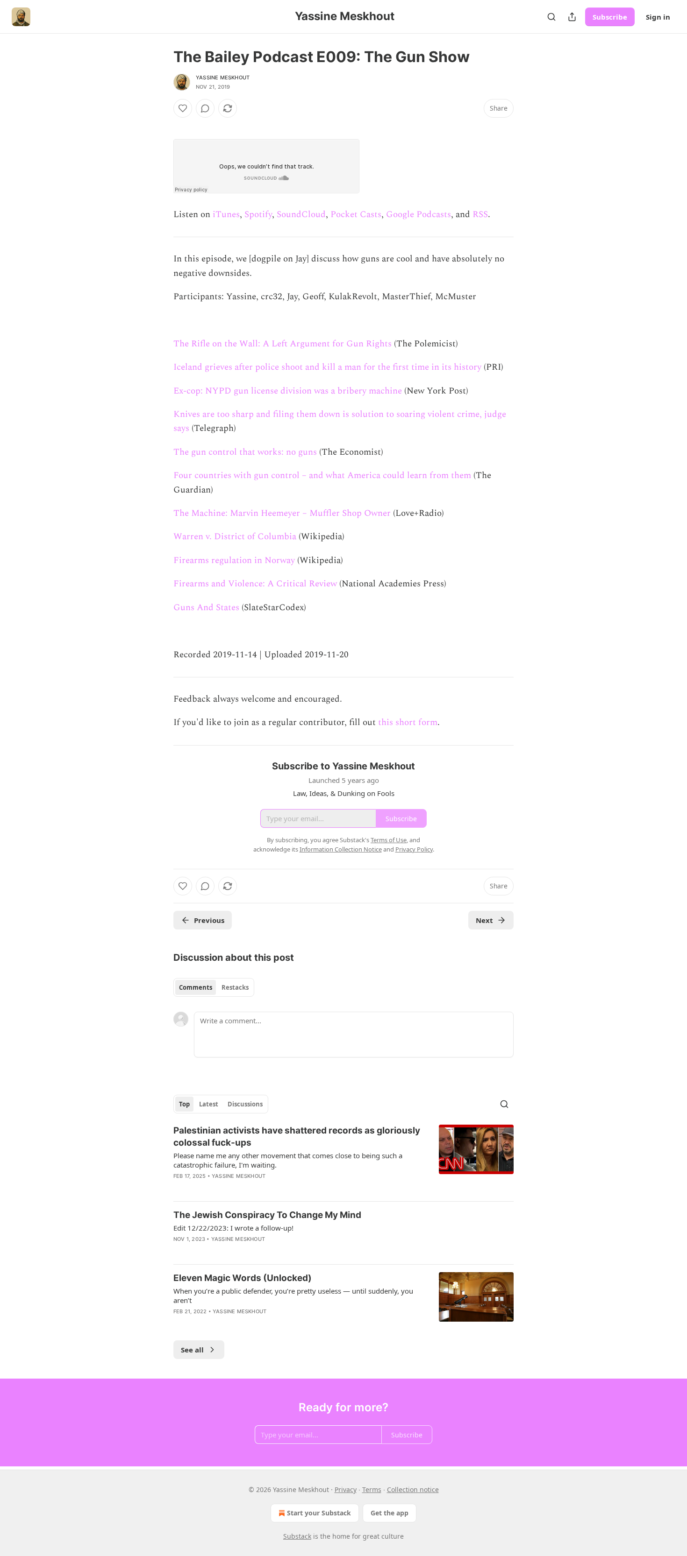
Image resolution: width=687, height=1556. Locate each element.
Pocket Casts (355, 214)
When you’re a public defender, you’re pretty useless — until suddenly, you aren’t (293, 1295)
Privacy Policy (414, 849)
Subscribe (610, 16)
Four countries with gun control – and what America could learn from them (322, 475)
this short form (407, 722)
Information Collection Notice (341, 849)
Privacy (346, 1489)
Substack (297, 1536)
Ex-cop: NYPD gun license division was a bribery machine (287, 391)
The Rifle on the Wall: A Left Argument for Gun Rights (282, 344)
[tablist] (213, 987)
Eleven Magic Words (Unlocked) (242, 1278)
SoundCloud (301, 214)
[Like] (182, 108)
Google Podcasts (418, 214)
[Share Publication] (572, 16)
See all (192, 1349)
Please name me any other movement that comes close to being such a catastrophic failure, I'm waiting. (287, 1160)
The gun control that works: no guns (245, 452)
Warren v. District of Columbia (234, 536)
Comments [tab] (195, 987)
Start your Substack (319, 1512)
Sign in (658, 16)
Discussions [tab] (245, 1104)
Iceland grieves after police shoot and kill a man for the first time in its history (327, 367)
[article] (343, 1159)
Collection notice (413, 1489)
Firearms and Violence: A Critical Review (255, 584)
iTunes (226, 214)
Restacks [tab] (235, 987)
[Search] (551, 16)
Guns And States (206, 607)
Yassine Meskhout (223, 77)
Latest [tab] (208, 1104)
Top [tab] (184, 1104)
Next (484, 920)
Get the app (389, 1512)
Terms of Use (389, 840)
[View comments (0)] (205, 108)
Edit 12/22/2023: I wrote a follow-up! (233, 1227)
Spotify (258, 214)
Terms (371, 1489)
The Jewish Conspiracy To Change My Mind (267, 1215)
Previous (209, 920)
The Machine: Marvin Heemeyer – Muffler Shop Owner (282, 513)
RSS (480, 214)
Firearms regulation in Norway (234, 560)
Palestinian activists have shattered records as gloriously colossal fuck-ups (296, 1136)
